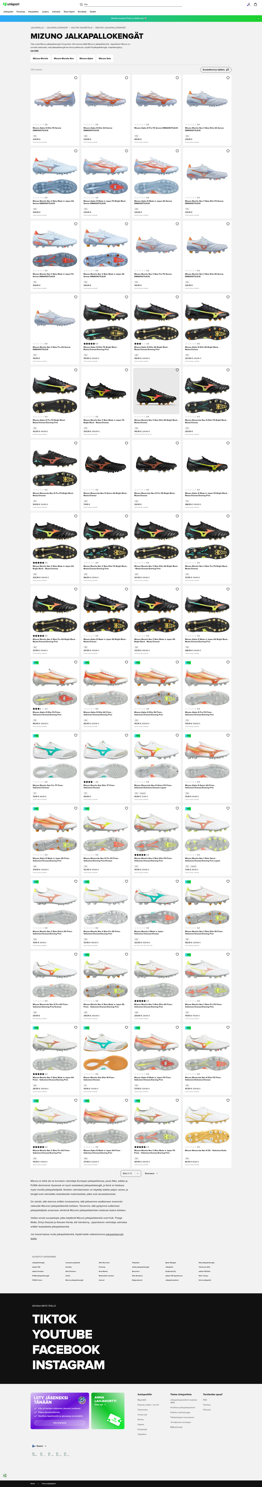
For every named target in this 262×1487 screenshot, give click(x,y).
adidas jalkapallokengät (140, 1267)
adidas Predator (38, 1271)
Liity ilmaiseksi (59, 1423)
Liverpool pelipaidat (73, 1263)
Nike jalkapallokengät (206, 1263)
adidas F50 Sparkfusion (174, 1276)
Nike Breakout (137, 1276)
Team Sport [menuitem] (69, 12)
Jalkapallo (37, 28)
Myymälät (142, 1400)
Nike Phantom (71, 1271)
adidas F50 (36, 1267)
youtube (62, 1334)
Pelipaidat (135, 1263)
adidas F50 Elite (204, 1271)
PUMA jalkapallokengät (40, 1276)
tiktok (54, 1319)
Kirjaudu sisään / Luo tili (148, 1405)
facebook (66, 1350)
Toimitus (207, 1405)
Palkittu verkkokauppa (180, 1412)
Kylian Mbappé (170, 1263)
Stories (141, 1420)
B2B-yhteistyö (176, 1427)
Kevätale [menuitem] (82, 12)
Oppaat (141, 1424)
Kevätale (69, 1267)
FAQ (205, 1400)
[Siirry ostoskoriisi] (255, 4)
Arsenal (101, 1280)
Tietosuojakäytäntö (49, 1484)
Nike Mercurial (104, 1263)
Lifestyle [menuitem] (56, 12)
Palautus (207, 1410)
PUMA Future (37, 1280)
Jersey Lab (142, 1415)
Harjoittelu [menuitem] (33, 12)
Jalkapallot (169, 1267)
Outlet (68, 1276)
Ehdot (33, 1484)
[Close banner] (258, 18)
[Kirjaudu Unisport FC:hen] (249, 4)
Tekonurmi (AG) (204, 1267)
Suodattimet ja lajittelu (214, 70)
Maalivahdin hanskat (106, 1276)
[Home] (11, 4)
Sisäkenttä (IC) (170, 1271)
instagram (68, 1365)
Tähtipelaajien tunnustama (182, 1417)
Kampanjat (142, 1429)
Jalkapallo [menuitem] (8, 12)
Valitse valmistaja (82, 28)
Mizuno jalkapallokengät (110, 28)
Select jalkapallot (205, 1280)
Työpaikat (142, 1434)
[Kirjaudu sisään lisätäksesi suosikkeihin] (76, 78)
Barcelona (135, 1271)
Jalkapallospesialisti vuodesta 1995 (183, 1401)
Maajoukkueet (137, 1280)
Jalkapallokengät (57, 28)
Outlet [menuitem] (93, 12)
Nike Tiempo (203, 1276)
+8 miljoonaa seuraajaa (180, 1422)
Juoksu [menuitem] (45, 12)
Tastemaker (143, 1410)
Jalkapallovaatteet (172, 1280)
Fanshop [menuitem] (21, 12)
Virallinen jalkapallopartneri (182, 1408)
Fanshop (102, 1267)
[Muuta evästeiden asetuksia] (5, 1475)
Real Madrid (103, 1271)
